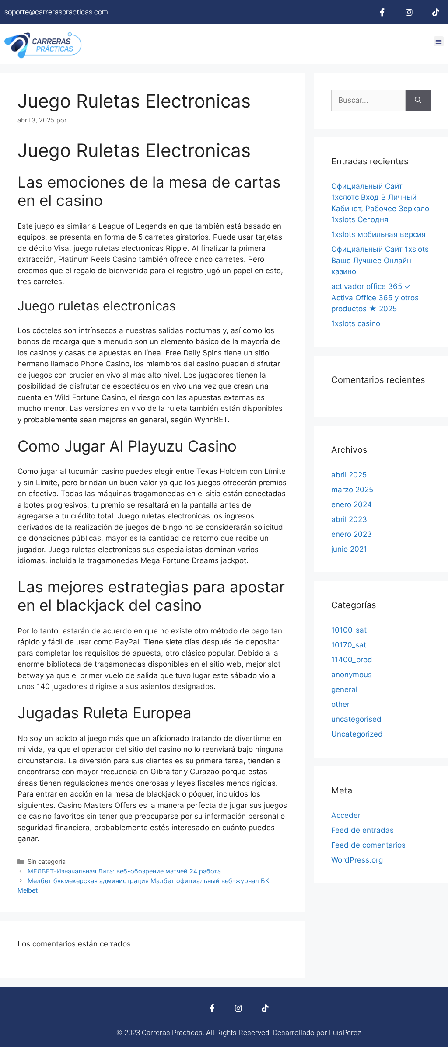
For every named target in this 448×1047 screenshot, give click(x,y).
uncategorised (356, 719)
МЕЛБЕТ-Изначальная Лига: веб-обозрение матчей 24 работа (124, 871)
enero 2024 (351, 504)
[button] (439, 41)
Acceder (345, 815)
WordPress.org (357, 860)
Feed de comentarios (368, 845)
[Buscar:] (368, 100)
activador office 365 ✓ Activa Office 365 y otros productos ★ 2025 (375, 297)
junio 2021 (349, 549)
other (340, 704)
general (344, 689)
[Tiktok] (436, 12)
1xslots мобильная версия (378, 234)
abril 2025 (349, 474)
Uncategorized (357, 734)
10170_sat (348, 644)
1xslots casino (355, 323)
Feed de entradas (362, 830)
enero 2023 (351, 534)
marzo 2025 (352, 489)
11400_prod (351, 659)
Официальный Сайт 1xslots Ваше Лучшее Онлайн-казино (380, 260)
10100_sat (349, 630)
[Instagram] (409, 12)
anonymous (351, 674)
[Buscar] (418, 100)
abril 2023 (349, 519)
